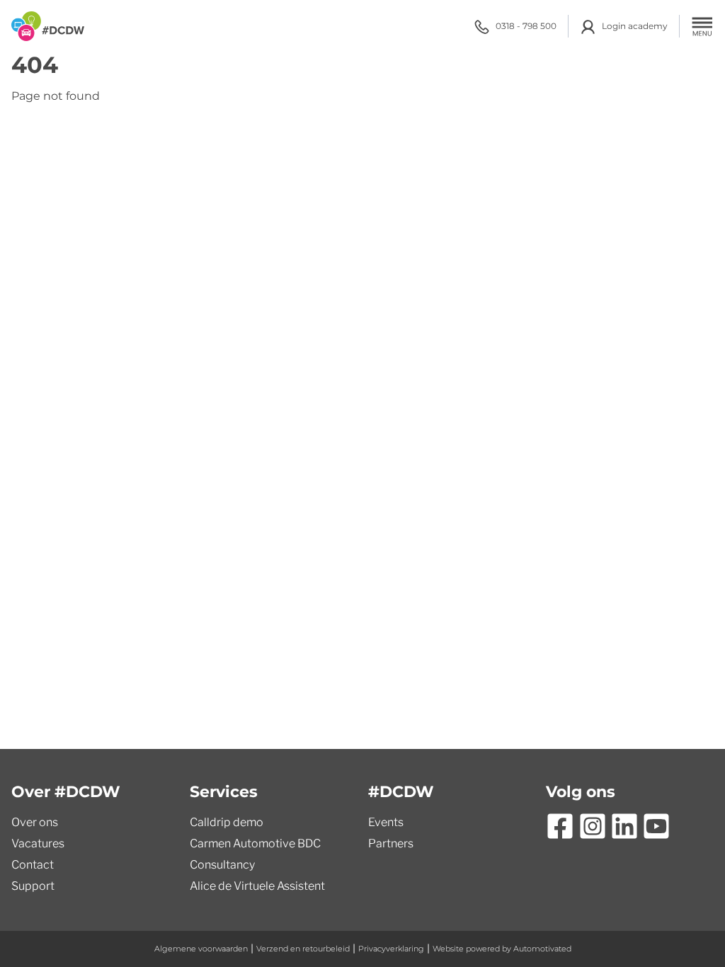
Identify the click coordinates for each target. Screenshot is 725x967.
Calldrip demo (226, 822)
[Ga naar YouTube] (656, 826)
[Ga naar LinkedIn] (624, 826)
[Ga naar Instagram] (592, 826)
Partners (390, 843)
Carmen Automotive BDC (255, 843)
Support (33, 886)
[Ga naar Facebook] (560, 826)
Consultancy (222, 864)
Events (386, 822)
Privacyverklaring (391, 949)
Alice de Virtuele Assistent (257, 886)
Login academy (635, 26)
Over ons (34, 822)
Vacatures (37, 843)
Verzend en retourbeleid (303, 949)
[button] (702, 26)
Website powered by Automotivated (502, 949)
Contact (32, 864)
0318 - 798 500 (526, 26)
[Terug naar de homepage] (47, 26)
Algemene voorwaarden (201, 949)
